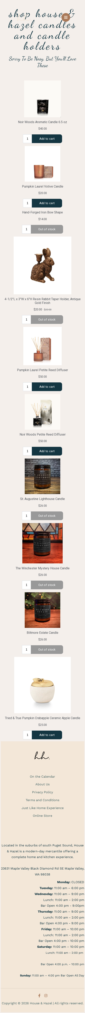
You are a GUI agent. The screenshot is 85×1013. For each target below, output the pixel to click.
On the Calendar (42, 776)
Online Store (42, 816)
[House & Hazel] (25, 17)
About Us (42, 784)
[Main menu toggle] (65, 17)
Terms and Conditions (42, 800)
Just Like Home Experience (43, 808)
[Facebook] (39, 995)
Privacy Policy (42, 792)
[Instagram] (46, 995)
